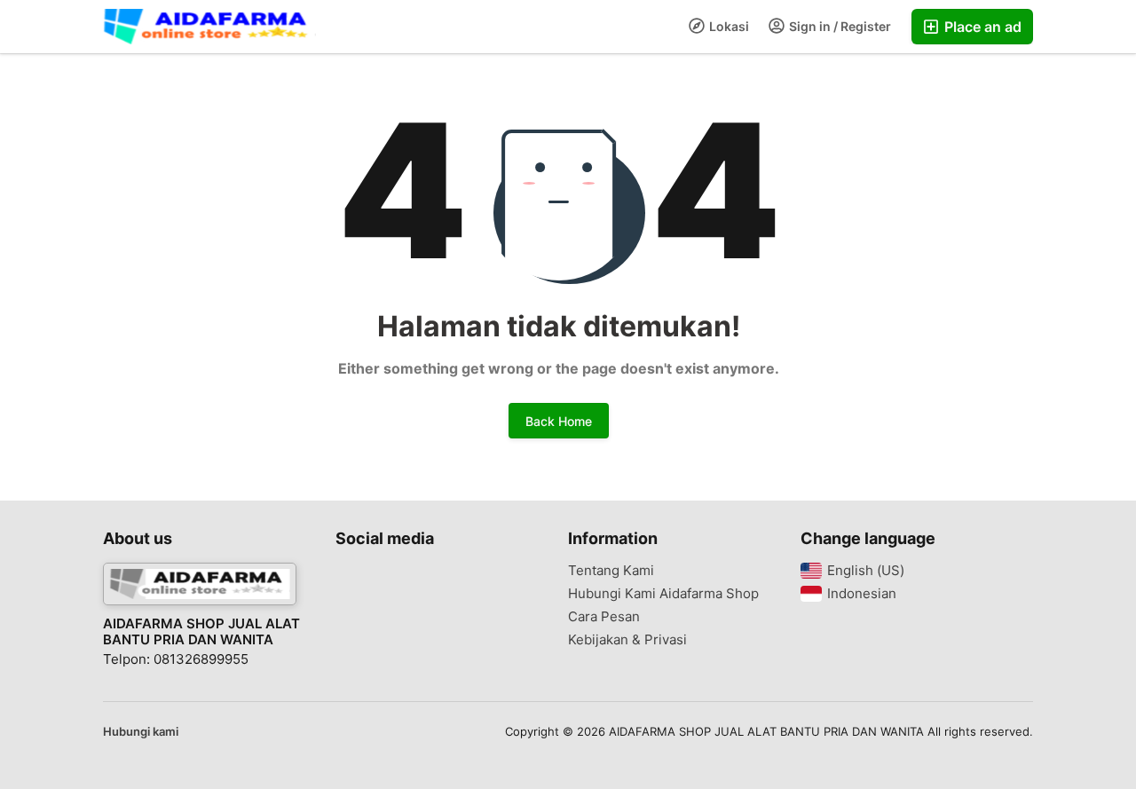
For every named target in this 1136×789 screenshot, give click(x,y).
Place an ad (981, 27)
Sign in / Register (838, 26)
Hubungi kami (140, 731)
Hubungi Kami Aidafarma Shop (663, 594)
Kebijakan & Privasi (627, 640)
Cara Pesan (604, 617)
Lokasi (727, 26)
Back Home (558, 421)
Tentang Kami (611, 571)
